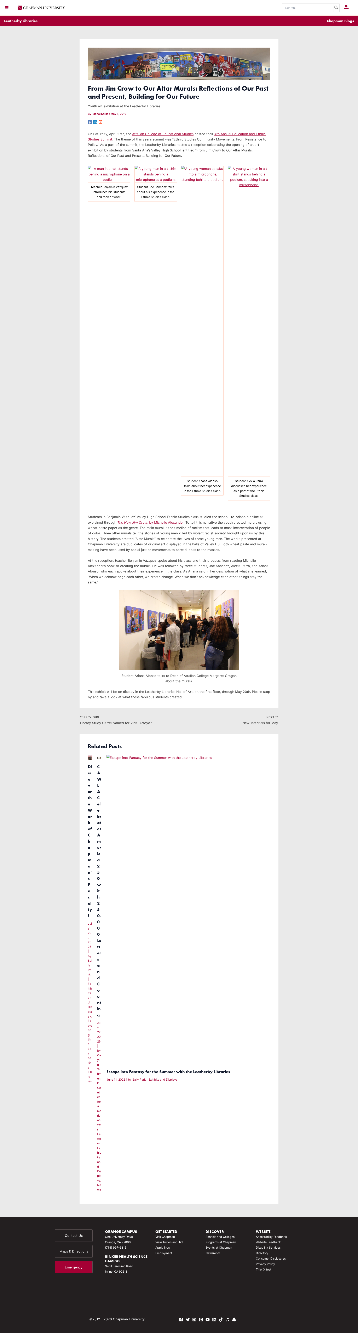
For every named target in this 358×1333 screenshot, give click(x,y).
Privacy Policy (265, 1264)
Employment (163, 1253)
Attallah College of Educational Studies (163, 134)
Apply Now (162, 1247)
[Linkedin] (95, 122)
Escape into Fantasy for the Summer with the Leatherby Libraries (168, 1071)
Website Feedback (268, 1242)
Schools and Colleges (220, 1236)
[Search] (336, 8)
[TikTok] (221, 1319)
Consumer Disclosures (271, 1258)
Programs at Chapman (221, 1242)
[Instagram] (101, 122)
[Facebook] (90, 122)
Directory (262, 1253)
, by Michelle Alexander (150, 522)
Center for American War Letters (99, 1115)
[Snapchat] (234, 1319)
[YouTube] (208, 1319)
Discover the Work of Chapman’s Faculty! (90, 841)
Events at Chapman (219, 1247)
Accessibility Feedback (271, 1236)
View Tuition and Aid (169, 1242)
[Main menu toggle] (6, 7)
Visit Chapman (165, 1236)
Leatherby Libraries (20, 20)
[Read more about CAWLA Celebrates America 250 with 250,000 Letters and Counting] (99, 758)
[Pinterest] (201, 1319)
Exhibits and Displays (163, 1079)
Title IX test (263, 1269)
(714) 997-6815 (116, 1247)
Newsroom (213, 1253)
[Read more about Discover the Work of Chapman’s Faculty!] (90, 758)
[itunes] (227, 1319)
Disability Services (268, 1247)
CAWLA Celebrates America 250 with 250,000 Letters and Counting (99, 890)
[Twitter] (188, 1319)
